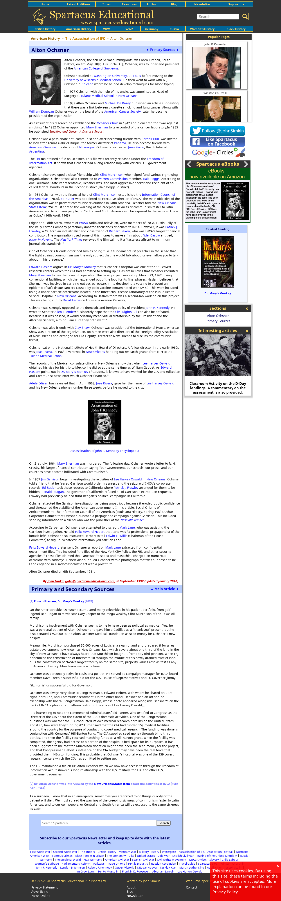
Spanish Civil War (143, 860)
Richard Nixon (119, 231)
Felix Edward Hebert (90, 532)
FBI (38, 159)
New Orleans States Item (112, 784)
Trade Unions (116, 863)
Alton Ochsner (218, 315)
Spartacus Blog (208, 863)
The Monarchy (116, 856)
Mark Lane (127, 527)
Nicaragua (87, 147)
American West (39, 856)
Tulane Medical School (97, 96)
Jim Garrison (50, 479)
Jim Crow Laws (85, 871)
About (131, 887)
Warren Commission (113, 179)
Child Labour (230, 860)
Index (107, 4)
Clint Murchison (112, 174)
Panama (120, 143)
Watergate (169, 852)
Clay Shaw (82, 327)
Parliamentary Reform (76, 863)
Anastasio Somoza (42, 147)
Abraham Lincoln (163, 871)
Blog (174, 4)
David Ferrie (72, 300)
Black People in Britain (89, 856)
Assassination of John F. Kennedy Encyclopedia (104, 451)
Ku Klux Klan (168, 867)
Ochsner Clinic (107, 123)
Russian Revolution (163, 863)
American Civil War (117, 860)
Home (45, 4)
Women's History (202, 29)
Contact (191, 887)
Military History (149, 852)
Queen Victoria (124, 867)
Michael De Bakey (118, 103)
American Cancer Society (122, 111)
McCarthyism (198, 860)
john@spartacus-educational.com (90, 581)
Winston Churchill (215, 93)
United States (146, 856)
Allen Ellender (64, 312)
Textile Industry (138, 863)
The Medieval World (68, 860)
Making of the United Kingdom (216, 856)
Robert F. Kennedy (100, 867)
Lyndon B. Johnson (72, 867)
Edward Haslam (40, 267)
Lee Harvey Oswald (156, 363)
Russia (174, 29)
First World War (40, 852)
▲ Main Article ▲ (164, 588)
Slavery (214, 860)
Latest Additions (78, 4)
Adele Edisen (39, 383)
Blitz (131, 856)
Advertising (39, 891)
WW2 (129, 29)
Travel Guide (187, 863)
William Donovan (41, 111)
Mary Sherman (97, 127)
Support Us (236, 4)
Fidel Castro (151, 235)
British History (107, 852)
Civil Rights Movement (171, 860)
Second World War (65, 852)
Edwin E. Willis (116, 536)
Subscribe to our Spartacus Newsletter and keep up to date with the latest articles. (105, 840)
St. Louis (135, 76)
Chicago (87, 84)
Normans (242, 852)
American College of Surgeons (96, 68)
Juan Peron (136, 147)
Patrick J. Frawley (126, 487)
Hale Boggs (151, 179)
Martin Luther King (191, 867)
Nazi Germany (93, 860)
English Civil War (183, 856)
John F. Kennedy (157, 308)
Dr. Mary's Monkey (82, 267)
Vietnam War (127, 852)
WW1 (106, 29)
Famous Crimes (62, 856)
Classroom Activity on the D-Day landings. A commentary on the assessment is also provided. (217, 388)
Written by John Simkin (143, 881)
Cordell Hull (150, 139)
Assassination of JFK (192, 852)
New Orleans (127, 96)
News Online (40, 896)
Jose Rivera (44, 352)
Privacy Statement (44, 887)
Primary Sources (217, 321)
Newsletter (202, 4)
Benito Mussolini (108, 871)
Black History (236, 29)
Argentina (36, 151)
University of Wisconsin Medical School (93, 80)
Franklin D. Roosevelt (136, 871)
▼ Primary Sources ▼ (162, 49)
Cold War (163, 856)
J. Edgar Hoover (147, 867)
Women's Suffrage (47, 863)
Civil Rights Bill (126, 312)
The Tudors (87, 852)
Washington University (110, 76)
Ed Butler (67, 199)
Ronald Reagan (52, 492)
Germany (151, 29)
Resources (129, 4)
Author (152, 4)
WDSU (83, 223)
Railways (98, 863)
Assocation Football (220, 852)
